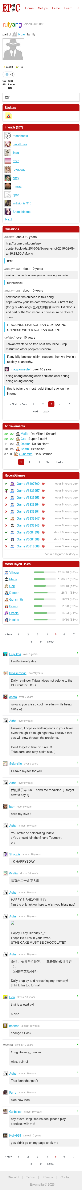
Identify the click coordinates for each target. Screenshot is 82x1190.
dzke (16, 161)
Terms (30, 1177)
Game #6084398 (28, 532)
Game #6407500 (28, 483)
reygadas (19, 169)
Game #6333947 (28, 518)
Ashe (12, 720)
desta (13, 696)
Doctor (25, 443)
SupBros (15, 654)
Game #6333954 (28, 504)
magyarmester (21, 369)
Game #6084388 (28, 539)
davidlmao (20, 144)
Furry (12, 1092)
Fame (56, 8)
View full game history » (61, 554)
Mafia (24, 433)
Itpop (16, 194)
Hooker (14, 619)
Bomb (25, 448)
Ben (12, 997)
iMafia (13, 873)
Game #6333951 (28, 511)
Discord (13, 1177)
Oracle (14, 613)
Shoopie (14, 854)
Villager (14, 572)
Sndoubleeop (21, 211)
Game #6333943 (28, 525)
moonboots (20, 135)
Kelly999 (15, 1135)
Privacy (47, 1177)
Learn (68, 8)
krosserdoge (17, 673)
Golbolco (15, 1111)
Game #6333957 (28, 490)
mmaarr (18, 186)
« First (13, 404)
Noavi (22, 34)
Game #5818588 (28, 546)
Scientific (15, 763)
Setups (43, 8)
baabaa (14, 1025)
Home (29, 8)
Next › (36, 411)
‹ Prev (23, 404)
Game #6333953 (28, 497)
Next (8, 219)
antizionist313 (22, 203)
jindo (16, 152)
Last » (46, 411)
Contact (66, 1177)
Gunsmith (25, 453)
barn (12, 806)
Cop (23, 438)
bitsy (16, 178)
